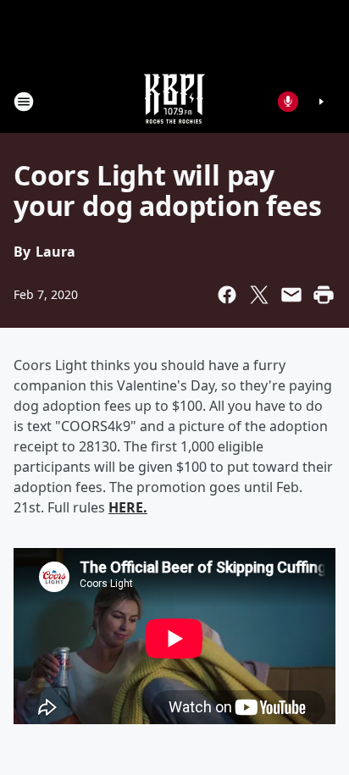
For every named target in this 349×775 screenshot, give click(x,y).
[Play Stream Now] (321, 101)
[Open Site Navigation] (24, 101)
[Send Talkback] (288, 101)
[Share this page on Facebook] (227, 295)
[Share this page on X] (259, 295)
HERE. (127, 507)
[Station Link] (174, 101)
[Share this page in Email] (291, 295)
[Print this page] (323, 295)
